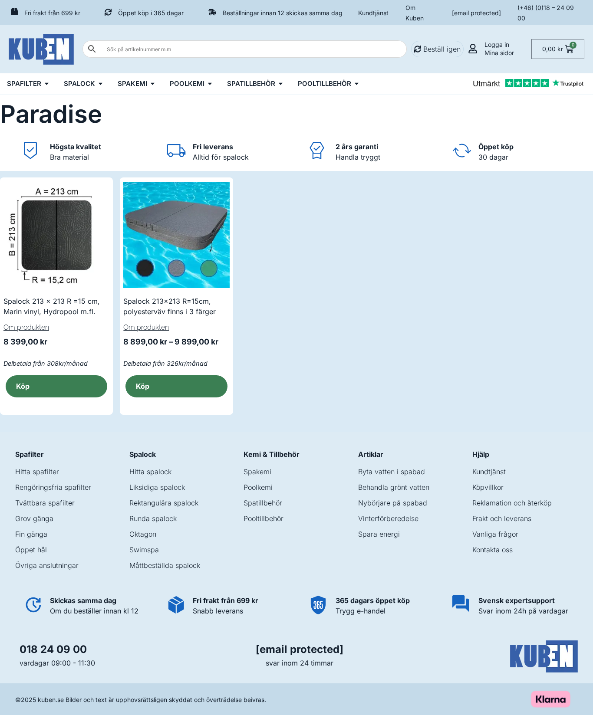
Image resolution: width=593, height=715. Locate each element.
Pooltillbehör (263, 518)
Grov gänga (34, 518)
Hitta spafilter (37, 471)
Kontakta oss (492, 549)
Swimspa (144, 549)
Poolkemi (258, 487)
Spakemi (257, 471)
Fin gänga (31, 534)
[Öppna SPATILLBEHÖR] (280, 84)
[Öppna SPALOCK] (100, 84)
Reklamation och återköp (512, 503)
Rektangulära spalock (163, 503)
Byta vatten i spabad (391, 471)
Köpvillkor (488, 487)
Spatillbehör (263, 503)
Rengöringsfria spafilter (53, 487)
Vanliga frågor (495, 534)
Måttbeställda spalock (164, 565)
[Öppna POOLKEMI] (210, 84)
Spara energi (379, 534)
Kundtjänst (373, 12)
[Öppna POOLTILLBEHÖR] (356, 84)
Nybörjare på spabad (392, 503)
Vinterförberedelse (388, 518)
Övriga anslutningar (47, 565)
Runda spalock (153, 518)
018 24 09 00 (53, 649)
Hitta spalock (150, 471)
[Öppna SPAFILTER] (46, 84)
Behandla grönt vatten (393, 487)
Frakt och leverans (501, 518)
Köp (23, 386)
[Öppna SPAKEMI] (152, 84)
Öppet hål (31, 549)
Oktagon (142, 534)
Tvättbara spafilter (45, 503)
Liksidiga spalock (157, 487)
